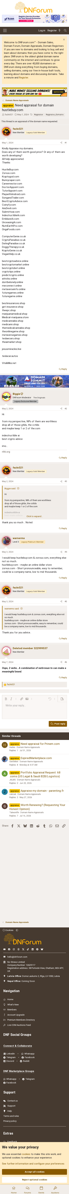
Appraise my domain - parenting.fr (42, 790)
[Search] (65, 30)
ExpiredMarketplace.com (36, 758)
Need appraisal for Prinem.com (40, 743)
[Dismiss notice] (63, 40)
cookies (26, 1154)
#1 (66, 143)
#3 (66, 481)
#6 (66, 662)
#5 (66, 601)
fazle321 (9, 114)
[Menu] (5, 30)
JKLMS (12, 780)
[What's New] (60, 30)
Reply (64, 369)
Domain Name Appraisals (28, 747)
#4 (66, 552)
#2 (66, 408)
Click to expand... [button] (34, 516)
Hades (12, 747)
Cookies (9, 930)
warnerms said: (12, 608)
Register (23, 77)
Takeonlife (14, 812)
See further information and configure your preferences (33, 1163)
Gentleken (13, 761)
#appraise (38, 114)
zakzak (12, 794)
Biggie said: (10, 488)
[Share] (61, 143)
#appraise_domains (55, 114)
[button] (5, 699)
